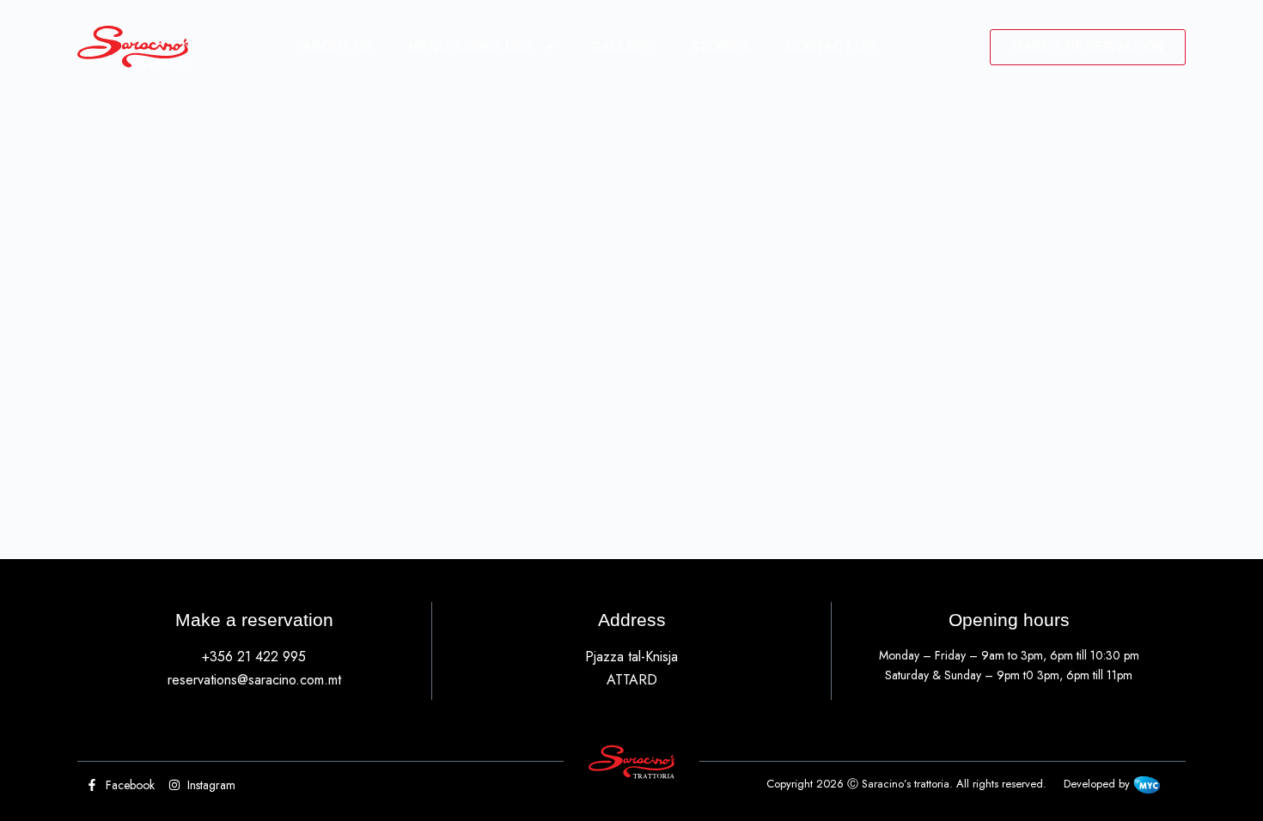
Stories (720, 47)
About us (338, 47)
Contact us (830, 47)
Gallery (623, 47)
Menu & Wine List (471, 47)
